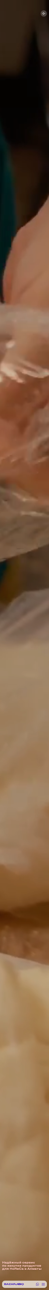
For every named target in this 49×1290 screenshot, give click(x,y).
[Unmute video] (44, 13)
